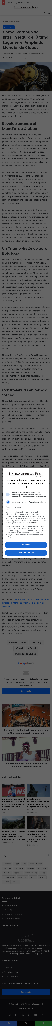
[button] (26, 508)
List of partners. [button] (32, 523)
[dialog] (26, 513)
